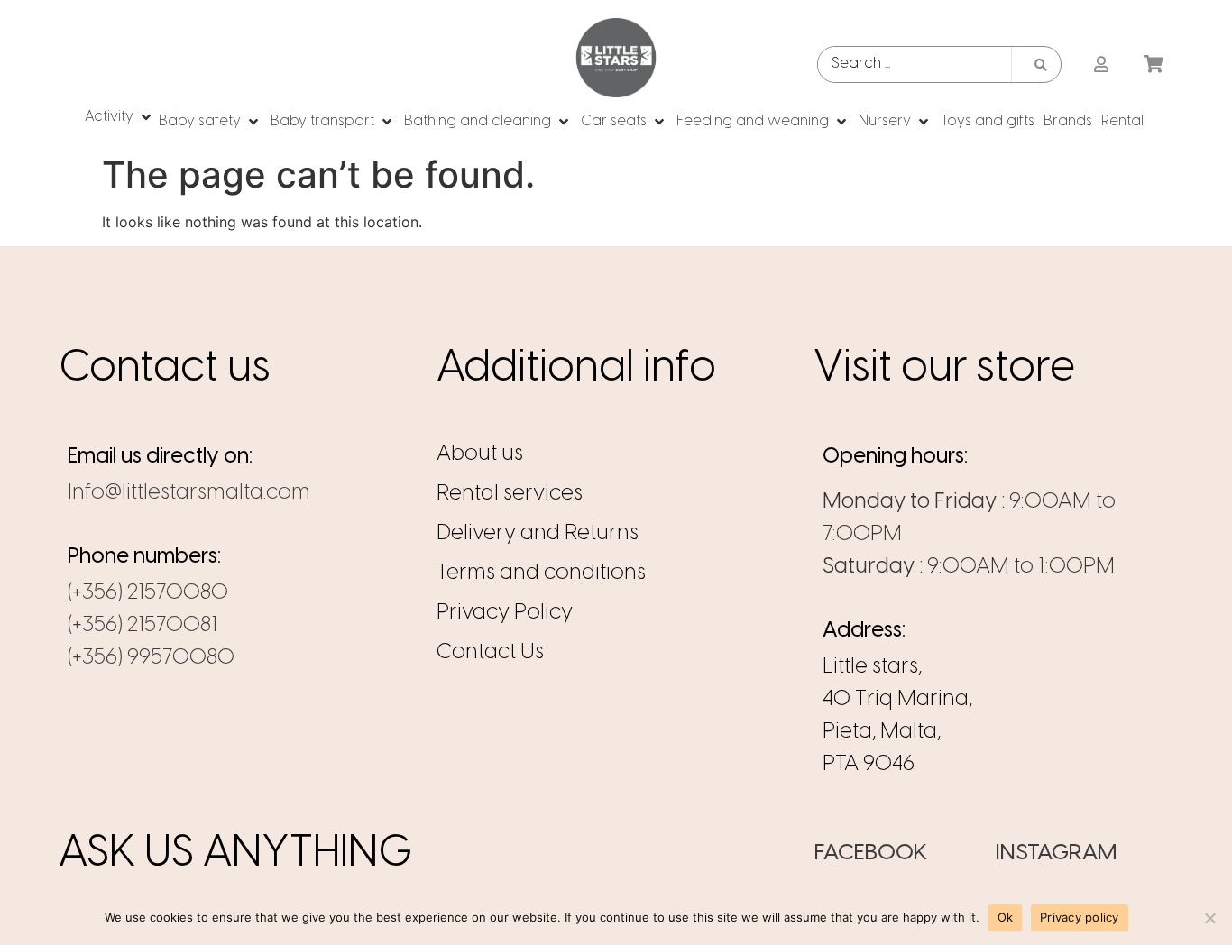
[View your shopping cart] (1156, 65)
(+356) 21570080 (148, 593)
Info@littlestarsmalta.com (189, 493)
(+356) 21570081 (142, 625)
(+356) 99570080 (151, 658)
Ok (1006, 917)
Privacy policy (1079, 917)
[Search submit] (1041, 65)
